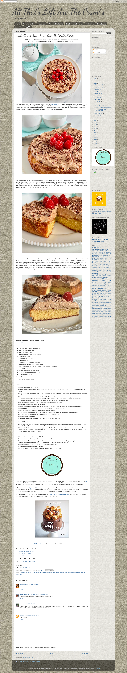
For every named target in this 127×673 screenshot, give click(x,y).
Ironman (106, 258)
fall (103, 293)
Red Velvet (105, 262)
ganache (99, 294)
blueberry (109, 275)
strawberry (108, 313)
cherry (109, 282)
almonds (106, 271)
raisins (94, 310)
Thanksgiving (95, 267)
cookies (94, 288)
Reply (21, 589)
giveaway (94, 296)
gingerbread (108, 294)
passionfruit (97, 304)
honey (102, 297)
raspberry (80, 572)
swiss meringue (104, 314)
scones (96, 311)
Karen (21, 604)
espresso (99, 293)
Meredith (22, 584)
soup (106, 311)
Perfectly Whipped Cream (71, 572)
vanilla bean (95, 317)
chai (99, 282)
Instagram (30, 488)
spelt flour (109, 311)
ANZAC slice (100, 252)
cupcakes (109, 290)
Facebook (24, 488)
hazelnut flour (48, 572)
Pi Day (101, 262)
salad (93, 311)
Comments (97, 52)
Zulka (110, 270)
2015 (95, 130)
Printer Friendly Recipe (20, 342)
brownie (98, 278)
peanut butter (108, 304)
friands (109, 293)
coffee (109, 285)
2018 (95, 124)
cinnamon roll (95, 285)
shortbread (101, 311)
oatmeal (103, 302)
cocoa (101, 285)
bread (94, 277)
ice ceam (94, 299)
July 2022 (98, 95)
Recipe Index (41, 24)
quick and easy (101, 308)
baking (95, 274)
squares (98, 313)
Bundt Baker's (90, 24)
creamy (99, 290)
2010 (95, 141)
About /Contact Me (28, 24)
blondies (104, 275)
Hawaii (101, 258)
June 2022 (98, 97)
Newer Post (19, 654)
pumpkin (94, 308)
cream (105, 288)
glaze (98, 296)
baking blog (102, 274)
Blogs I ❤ (18, 27)
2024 (95, 78)
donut (99, 291)
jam (107, 299)
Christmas (94, 256)
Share (93, 43)
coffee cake (95, 287)
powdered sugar (106, 307)
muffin (93, 302)
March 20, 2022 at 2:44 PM (42, 594)
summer (99, 314)
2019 (95, 122)
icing (104, 299)
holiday (109, 296)
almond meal (100, 271)
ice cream (100, 299)
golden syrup (104, 296)
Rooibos (109, 262)
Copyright (27, 27)
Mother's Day (95, 262)
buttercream (95, 280)
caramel (94, 282)
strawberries (103, 313)
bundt (102, 278)
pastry (102, 304)
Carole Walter (108, 255)
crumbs (104, 290)
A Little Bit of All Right (24, 567)
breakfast (105, 277)
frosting (94, 294)
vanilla (109, 316)
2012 (95, 137)
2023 (95, 81)
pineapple (108, 305)
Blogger (98, 668)
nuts (100, 302)
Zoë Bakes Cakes (56, 104)
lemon (97, 301)
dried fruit (108, 291)
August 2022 (98, 93)
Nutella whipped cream (58, 572)
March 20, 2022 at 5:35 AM (32, 584)
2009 (95, 143)
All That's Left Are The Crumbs (58, 12)
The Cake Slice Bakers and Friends (59, 494)
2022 (95, 83)
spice (93, 313)
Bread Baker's (101, 24)
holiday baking (96, 297)
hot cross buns (107, 297)
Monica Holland (107, 261)
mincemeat (108, 300)
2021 (95, 118)
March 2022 (98, 104)
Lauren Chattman (101, 259)
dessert (94, 291)
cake (109, 280)
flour (106, 293)
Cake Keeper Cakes (100, 253)
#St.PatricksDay (95, 250)
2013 (95, 135)
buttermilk (103, 280)
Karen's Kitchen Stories (25, 553)
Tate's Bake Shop (104, 264)
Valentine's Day (97, 270)
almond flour (35, 572)
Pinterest (38, 488)
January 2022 (99, 115)
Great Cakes (95, 258)
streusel (94, 314)
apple (109, 271)
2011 (95, 139)
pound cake (96, 307)
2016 (95, 128)
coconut (105, 285)
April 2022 (98, 102)
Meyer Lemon (99, 261)
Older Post (84, 654)
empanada (94, 293)
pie (105, 305)
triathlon (101, 316)
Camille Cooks (22, 555)
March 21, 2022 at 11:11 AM (32, 615)
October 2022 (98, 89)
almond (94, 271)
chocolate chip (102, 284)
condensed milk (103, 287)
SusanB (22, 615)
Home (18, 24)
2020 (95, 120)
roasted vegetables (106, 310)
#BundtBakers (96, 247)
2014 (95, 132)
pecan (93, 305)
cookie (109, 287)
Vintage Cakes (105, 270)
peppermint (101, 305)
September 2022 (99, 91)
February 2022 (99, 113)
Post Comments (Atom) (28, 657)
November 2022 (99, 87)
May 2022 (98, 99)
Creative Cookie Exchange (74, 24)
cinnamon (108, 284)
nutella (96, 302)
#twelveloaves (103, 250)
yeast (100, 317)
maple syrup (103, 300)
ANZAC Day (94, 252)
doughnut (103, 291)
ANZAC (109, 250)
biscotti (100, 275)
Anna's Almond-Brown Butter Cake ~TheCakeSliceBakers (103, 106)
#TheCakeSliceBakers (25, 572)
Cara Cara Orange (100, 255)
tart (109, 314)
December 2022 (99, 85)
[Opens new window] (52, 102)
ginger (103, 294)
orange (107, 302)
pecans (97, 305)
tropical (105, 316)
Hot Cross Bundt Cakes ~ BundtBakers (101, 110)
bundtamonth (108, 278)
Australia (105, 252)
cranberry (100, 288)
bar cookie (95, 275)
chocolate (95, 284)
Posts (96, 49)
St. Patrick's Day (95, 264)
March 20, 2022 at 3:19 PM (30, 604)
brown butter (41, 572)
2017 (95, 126)
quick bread (108, 308)
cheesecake (104, 282)
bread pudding (99, 277)
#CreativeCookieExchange (100, 249)
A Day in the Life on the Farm (26, 551)
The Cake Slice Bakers (56, 24)
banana (109, 274)
